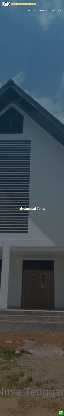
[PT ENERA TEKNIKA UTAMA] (6, 4)
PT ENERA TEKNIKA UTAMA (23, 4)
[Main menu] (60, 4)
